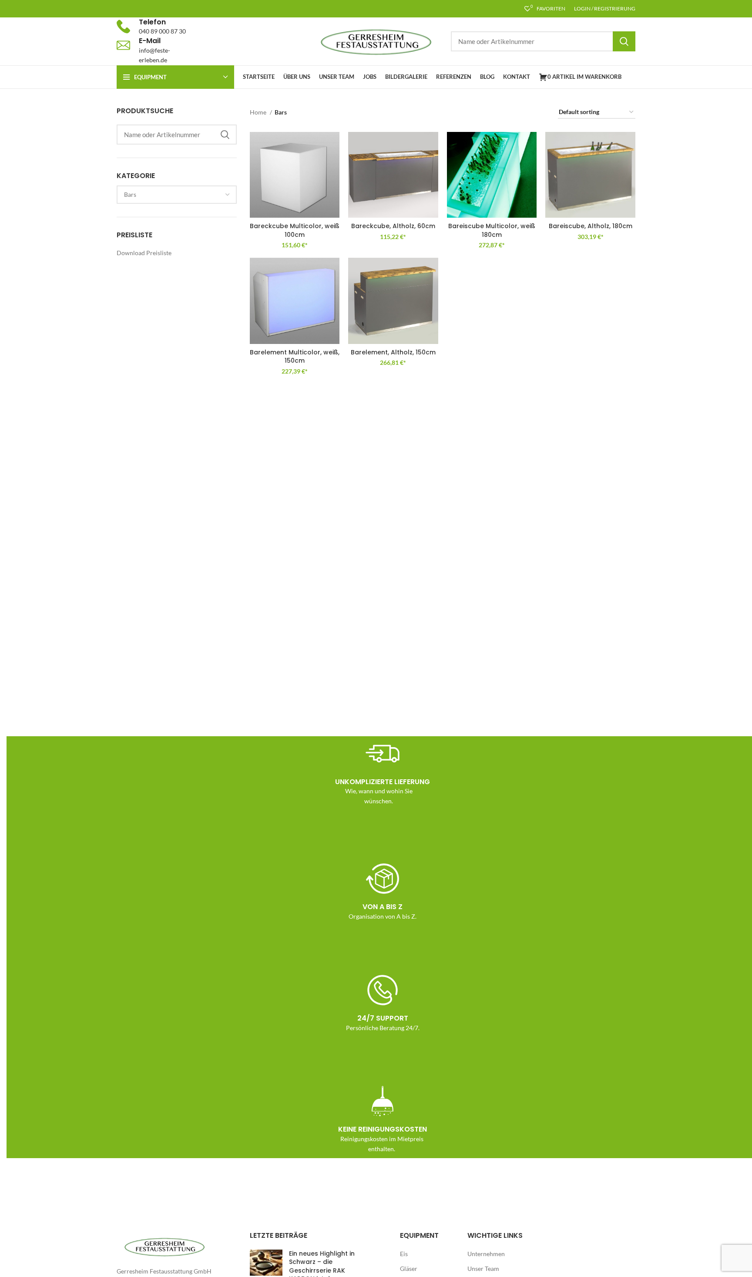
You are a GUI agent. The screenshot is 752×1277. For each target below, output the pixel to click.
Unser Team (483, 1268)
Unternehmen (486, 1253)
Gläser (408, 1268)
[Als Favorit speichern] (333, 146)
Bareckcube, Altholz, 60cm (393, 226)
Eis (404, 1253)
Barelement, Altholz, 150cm (393, 352)
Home (259, 112)
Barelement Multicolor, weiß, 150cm (294, 356)
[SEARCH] (624, 41)
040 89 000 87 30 (162, 31)
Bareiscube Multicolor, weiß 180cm (491, 230)
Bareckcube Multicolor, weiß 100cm (294, 230)
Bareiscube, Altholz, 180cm (590, 226)
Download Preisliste (144, 252)
